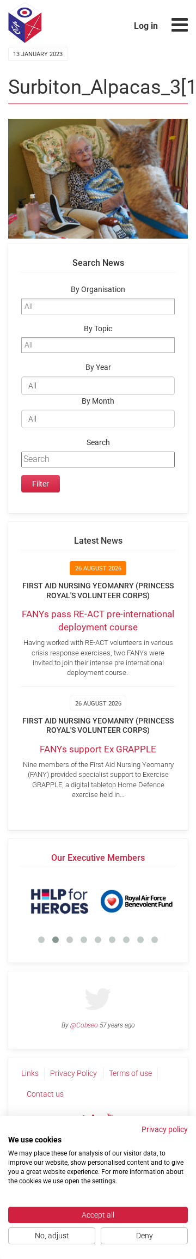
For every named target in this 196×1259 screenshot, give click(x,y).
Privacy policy (165, 1129)
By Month (98, 401)
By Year (98, 367)
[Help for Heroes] (59, 901)
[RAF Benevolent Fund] (136, 901)
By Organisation (98, 289)
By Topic (98, 328)
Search (98, 442)
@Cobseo (84, 1025)
